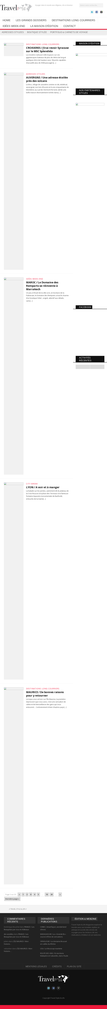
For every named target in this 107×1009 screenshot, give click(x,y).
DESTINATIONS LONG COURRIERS (73, 20)
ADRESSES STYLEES (13, 32)
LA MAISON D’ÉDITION (44, 26)
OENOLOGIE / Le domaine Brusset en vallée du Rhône (53, 942)
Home (5, 909)
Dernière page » (12, 899)
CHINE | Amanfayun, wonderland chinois (53, 928)
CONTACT (69, 26)
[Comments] (97, 367)
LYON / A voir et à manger (43, 487)
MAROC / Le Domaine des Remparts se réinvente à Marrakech (42, 286)
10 (47, 894)
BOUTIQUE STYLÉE (37, 32)
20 (51, 894)
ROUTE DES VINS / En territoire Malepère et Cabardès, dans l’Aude (54, 954)
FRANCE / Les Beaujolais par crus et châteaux (19, 928)
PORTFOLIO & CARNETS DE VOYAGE (69, 32)
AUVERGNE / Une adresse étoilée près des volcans (47, 79)
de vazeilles (8, 934)
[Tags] (83, 367)
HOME (6, 20)
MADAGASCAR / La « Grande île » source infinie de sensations (53, 935)
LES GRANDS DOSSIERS (31, 20)
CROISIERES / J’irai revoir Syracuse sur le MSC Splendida (47, 49)
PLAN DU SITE (74, 966)
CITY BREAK (32, 483)
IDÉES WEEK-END (14, 26)
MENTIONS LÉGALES (36, 966)
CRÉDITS (57, 966)
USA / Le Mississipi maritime (51, 948)
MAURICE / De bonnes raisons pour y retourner (45, 693)
